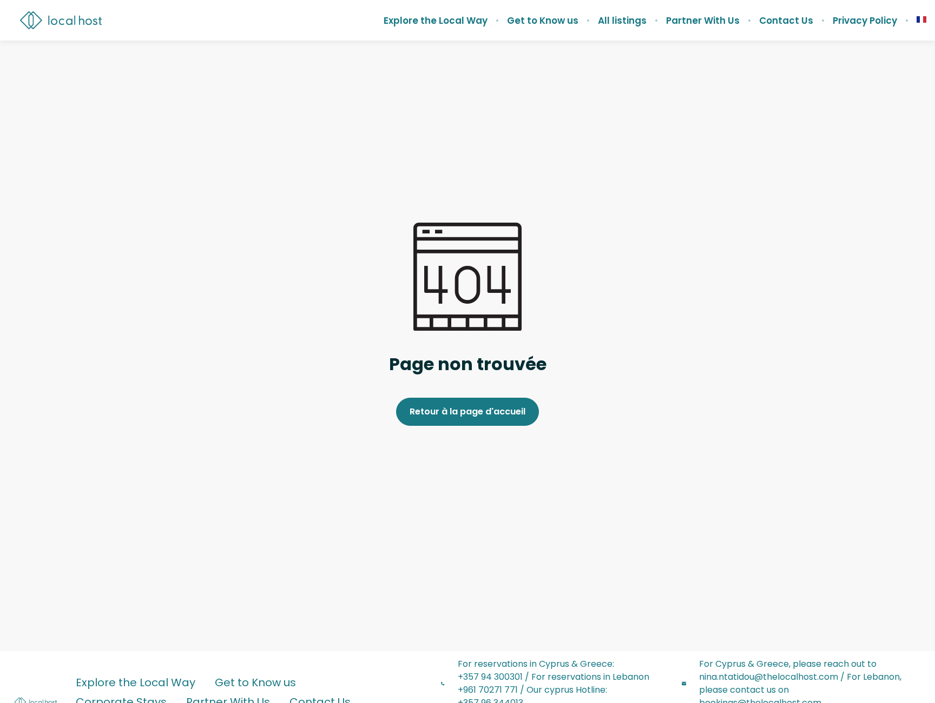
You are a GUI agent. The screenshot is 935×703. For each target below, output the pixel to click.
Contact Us (786, 20)
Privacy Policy (865, 20)
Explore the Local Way (436, 20)
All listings (622, 20)
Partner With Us (703, 20)
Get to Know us (542, 20)
